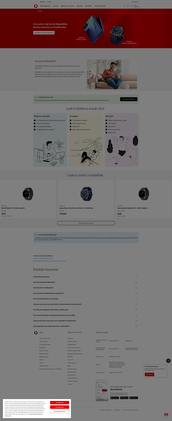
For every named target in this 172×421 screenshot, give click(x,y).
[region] (37, 408)
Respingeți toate (60, 407)
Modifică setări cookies (59, 411)
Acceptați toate (59, 402)
